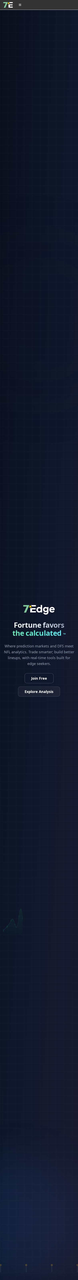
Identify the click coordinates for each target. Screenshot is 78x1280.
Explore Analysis (39, 691)
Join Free (39, 678)
